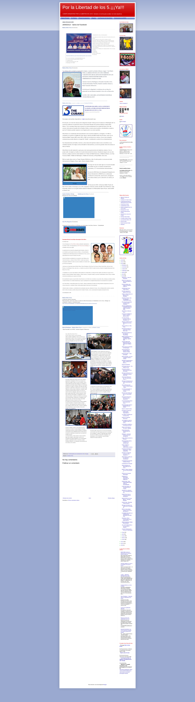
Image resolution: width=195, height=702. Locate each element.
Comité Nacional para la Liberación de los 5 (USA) (126, 202)
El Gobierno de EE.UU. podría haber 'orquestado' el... (126, 411)
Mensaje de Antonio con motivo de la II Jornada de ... (127, 506)
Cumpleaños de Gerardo (127, 463)
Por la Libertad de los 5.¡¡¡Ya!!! (93, 7)
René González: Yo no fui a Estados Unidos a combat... (127, 357)
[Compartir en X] (94, 454)
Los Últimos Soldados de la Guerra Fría (127, 415)
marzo (123, 535)
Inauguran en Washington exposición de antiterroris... (125, 478)
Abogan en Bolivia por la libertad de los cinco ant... (127, 323)
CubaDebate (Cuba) (125, 205)
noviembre (124, 267)
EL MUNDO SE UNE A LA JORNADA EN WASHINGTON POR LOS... (127, 515)
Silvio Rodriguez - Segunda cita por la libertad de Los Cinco (126, 597)
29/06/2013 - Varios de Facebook (126, 278)
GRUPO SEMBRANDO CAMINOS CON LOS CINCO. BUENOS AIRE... (127, 307)
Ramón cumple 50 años (127, 408)
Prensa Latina (124, 221)
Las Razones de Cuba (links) (105, 18)
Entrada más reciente (67, 498)
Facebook (69, 455)
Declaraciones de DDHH (120, 18)
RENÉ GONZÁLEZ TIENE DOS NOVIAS (127, 523)
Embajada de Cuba (125, 209)
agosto (123, 272)
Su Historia (74, 18)
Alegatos (94, 18)
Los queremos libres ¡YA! (126, 219)
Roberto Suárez (96, 327)
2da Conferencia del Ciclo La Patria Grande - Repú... (127, 386)
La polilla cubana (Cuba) (126, 218)
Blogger (105, 684)
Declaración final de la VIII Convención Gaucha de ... (126, 398)
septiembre (124, 270)
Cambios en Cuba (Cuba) (126, 199)
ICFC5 (98, 112)
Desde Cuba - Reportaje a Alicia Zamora (127, 503)
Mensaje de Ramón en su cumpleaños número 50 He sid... (127, 374)
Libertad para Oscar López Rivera (126, 289)
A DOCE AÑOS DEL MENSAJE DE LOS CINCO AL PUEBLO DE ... (126, 343)
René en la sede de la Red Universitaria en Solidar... (127, 281)
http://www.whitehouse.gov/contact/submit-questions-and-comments (78, 55)
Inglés (83, 119)
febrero (123, 537)
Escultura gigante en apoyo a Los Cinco (126, 292)
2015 (122, 260)
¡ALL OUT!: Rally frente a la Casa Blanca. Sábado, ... (127, 526)
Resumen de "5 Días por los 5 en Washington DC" (127, 394)
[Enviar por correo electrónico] (91, 454)
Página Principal (65, 18)
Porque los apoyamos (84, 18)
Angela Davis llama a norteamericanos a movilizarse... (126, 495)
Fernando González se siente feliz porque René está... (126, 329)
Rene (72, 455)
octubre (123, 268)
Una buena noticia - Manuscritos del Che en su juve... (127, 370)
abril (123, 534)
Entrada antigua (111, 498)
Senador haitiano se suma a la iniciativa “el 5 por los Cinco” (126, 564)
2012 (122, 541)
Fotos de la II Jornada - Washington (126, 474)
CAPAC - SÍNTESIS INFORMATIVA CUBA (125, 575)
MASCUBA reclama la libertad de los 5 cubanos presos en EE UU (126, 553)
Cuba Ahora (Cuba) (125, 204)
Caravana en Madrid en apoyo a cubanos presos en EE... (127, 315)
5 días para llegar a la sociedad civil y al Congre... (126, 487)
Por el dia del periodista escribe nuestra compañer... (127, 303)
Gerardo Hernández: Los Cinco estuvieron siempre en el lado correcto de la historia (126, 631)
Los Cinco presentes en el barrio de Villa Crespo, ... (127, 390)
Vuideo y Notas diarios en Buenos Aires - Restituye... (127, 295)
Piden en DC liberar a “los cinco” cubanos (126, 428)
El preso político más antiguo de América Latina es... (126, 285)
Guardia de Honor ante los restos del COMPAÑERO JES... (127, 299)
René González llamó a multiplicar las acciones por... (127, 442)
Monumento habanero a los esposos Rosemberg (127, 333)
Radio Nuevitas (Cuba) (125, 223)
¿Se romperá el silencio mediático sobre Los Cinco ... (127, 421)
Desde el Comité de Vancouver (126, 418)
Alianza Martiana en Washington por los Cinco (126, 466)
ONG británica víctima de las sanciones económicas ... (127, 458)
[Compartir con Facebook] (96, 454)
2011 (122, 543)
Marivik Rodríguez (66, 327)
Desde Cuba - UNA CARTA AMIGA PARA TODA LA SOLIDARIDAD (127, 483)
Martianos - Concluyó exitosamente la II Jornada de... (126, 435)
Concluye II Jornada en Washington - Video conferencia (126, 450)
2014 (122, 261)
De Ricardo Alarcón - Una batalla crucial (127, 367)
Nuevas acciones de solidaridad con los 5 (125, 618)
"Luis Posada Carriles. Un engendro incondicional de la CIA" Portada (125, 659)
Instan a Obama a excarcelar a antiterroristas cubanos (127, 446)
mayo (123, 532)
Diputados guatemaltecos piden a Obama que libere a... (127, 361)
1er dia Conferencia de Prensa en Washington (127, 530)
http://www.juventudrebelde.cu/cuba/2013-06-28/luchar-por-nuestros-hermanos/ (79, 303)
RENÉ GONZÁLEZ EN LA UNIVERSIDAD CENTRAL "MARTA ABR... (127, 338)
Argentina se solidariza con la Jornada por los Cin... (127, 491)
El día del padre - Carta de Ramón (126, 354)
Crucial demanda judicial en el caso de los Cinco (127, 402)
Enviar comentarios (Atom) (73, 500)
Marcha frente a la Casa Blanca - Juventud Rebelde (127, 499)
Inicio (90, 498)
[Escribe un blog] (93, 454)
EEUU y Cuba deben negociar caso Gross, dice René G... (127, 510)
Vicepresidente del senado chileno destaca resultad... (126, 350)
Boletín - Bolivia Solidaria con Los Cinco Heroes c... (127, 470)
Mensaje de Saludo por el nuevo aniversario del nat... (127, 382)
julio (123, 274)
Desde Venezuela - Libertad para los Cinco (126, 431)
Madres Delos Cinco (67, 27)
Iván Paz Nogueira (67, 221)
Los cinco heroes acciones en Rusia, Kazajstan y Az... (126, 319)
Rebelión (123, 224)
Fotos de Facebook (126, 364)
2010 (122, 545)
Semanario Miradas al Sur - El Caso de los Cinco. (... (126, 378)
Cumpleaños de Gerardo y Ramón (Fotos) (127, 461)
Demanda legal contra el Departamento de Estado (127, 406)
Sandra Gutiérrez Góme (68, 194)
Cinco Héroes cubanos (75, 244)
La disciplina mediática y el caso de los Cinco (127, 425)
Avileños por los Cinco (83, 194)
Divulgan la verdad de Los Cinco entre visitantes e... (126, 454)
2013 (122, 263)
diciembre (124, 265)
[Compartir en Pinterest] (97, 454)
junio (123, 275)
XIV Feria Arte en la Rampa (83, 245)
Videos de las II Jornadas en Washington (127, 347)
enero (123, 539)
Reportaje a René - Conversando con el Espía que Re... (126, 519)
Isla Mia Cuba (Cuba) (125, 216)
